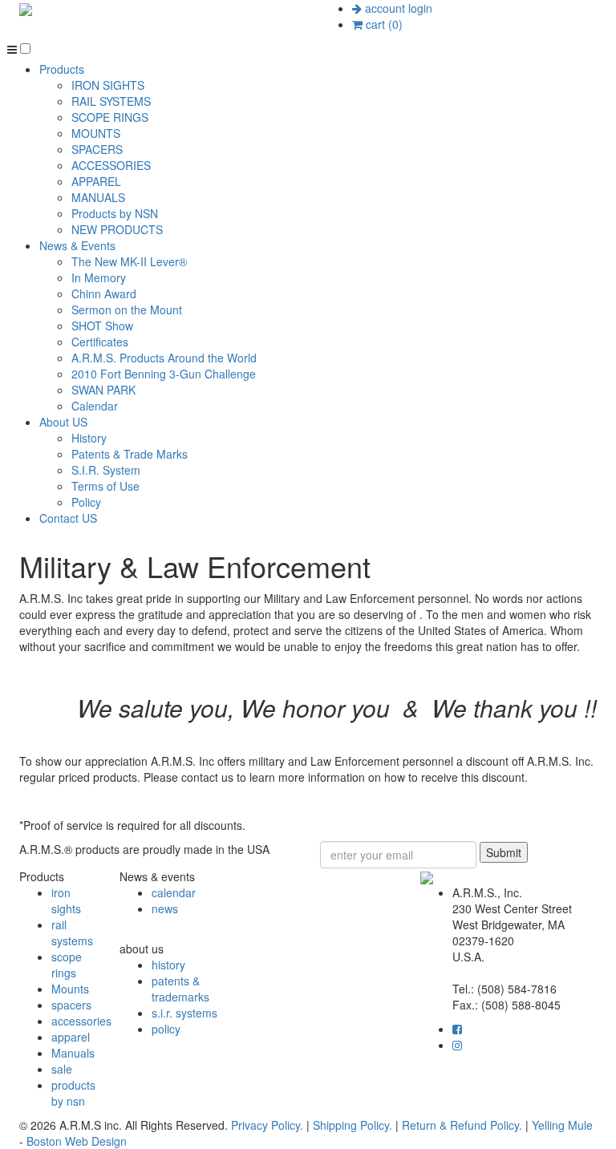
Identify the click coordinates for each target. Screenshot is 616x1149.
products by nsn (73, 1093)
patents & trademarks (180, 989)
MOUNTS (95, 133)
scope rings (66, 965)
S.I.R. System (105, 470)
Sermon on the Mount (126, 309)
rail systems (72, 932)
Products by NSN (114, 213)
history (168, 965)
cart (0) (383, 24)
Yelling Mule (562, 1125)
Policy (86, 502)
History (89, 438)
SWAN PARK (103, 390)
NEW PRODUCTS (117, 229)
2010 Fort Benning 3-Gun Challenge (163, 374)
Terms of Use (105, 486)
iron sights (66, 900)
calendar (174, 892)
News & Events (77, 245)
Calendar (94, 406)
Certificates (99, 342)
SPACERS (97, 149)
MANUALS (98, 197)
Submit (503, 852)
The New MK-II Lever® (129, 261)
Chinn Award (103, 293)
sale (61, 1069)
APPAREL (96, 181)
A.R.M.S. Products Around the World (164, 358)
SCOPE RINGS (109, 117)
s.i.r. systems (184, 1013)
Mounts (70, 989)
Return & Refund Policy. (462, 1125)
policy (166, 1029)
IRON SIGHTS (107, 85)
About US (63, 422)
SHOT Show (102, 326)
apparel (70, 1037)
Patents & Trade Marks (129, 454)
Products (61, 69)
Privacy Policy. (267, 1125)
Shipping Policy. (352, 1125)
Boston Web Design (76, 1141)
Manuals (73, 1053)
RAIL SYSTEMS (111, 101)
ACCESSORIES (111, 165)
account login (397, 8)
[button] (25, 48)
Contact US (68, 518)
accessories (81, 1021)
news (165, 908)
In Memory (98, 277)
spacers (71, 1005)
